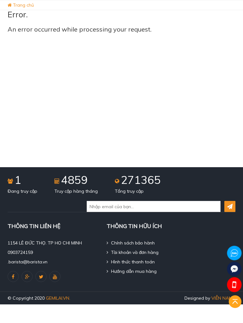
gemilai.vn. (58, 298)
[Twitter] (41, 276)
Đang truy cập (22, 191)
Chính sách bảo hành (132, 243)
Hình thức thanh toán (132, 262)
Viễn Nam (221, 298)
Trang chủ (23, 5)
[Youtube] (54, 276)
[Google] (27, 276)
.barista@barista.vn (27, 262)
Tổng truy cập (129, 191)
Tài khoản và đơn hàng (134, 252)
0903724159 (20, 252)
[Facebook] (13, 276)
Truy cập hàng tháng (76, 191)
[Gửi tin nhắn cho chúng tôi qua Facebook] (234, 268)
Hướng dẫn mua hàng (133, 271)
